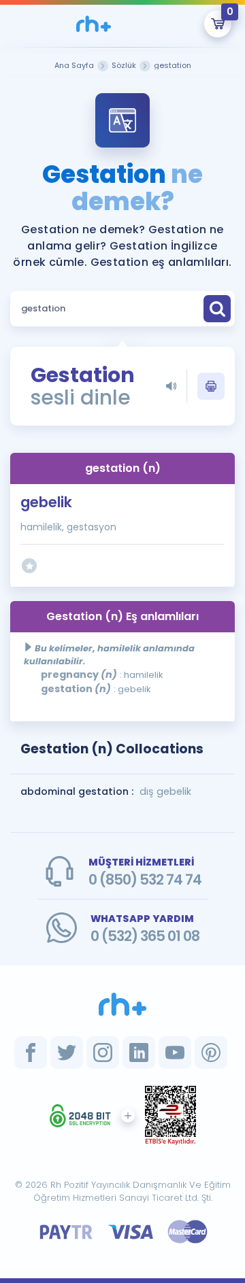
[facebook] (30, 1052)
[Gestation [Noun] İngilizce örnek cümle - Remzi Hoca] (93, 24)
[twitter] (66, 1052)
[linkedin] (138, 1052)
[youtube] (175, 1052)
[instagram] (102, 1052)
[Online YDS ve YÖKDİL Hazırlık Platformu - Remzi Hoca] (122, 1004)
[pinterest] (211, 1052)
